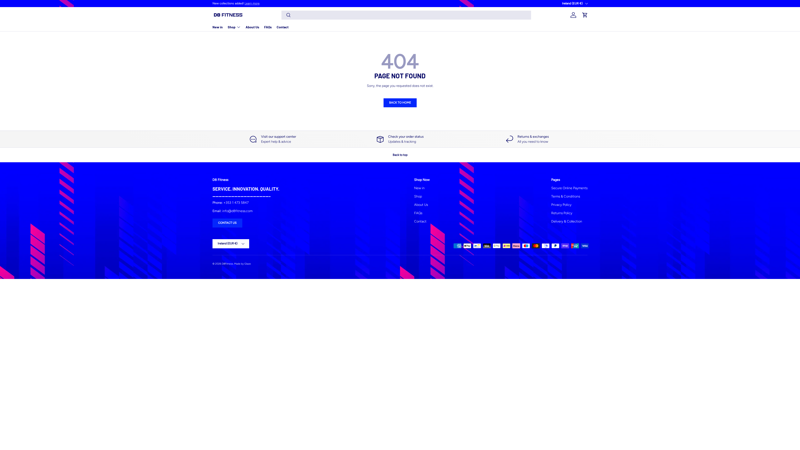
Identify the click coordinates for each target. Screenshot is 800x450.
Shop (231, 27)
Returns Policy (561, 213)
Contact (283, 27)
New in (217, 27)
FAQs (268, 27)
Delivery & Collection (566, 221)
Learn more (252, 3)
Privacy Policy (561, 205)
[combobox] (406, 15)
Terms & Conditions (565, 196)
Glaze (247, 263)
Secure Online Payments (569, 188)
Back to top (400, 155)
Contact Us (227, 223)
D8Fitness (227, 263)
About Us (252, 27)
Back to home (400, 102)
